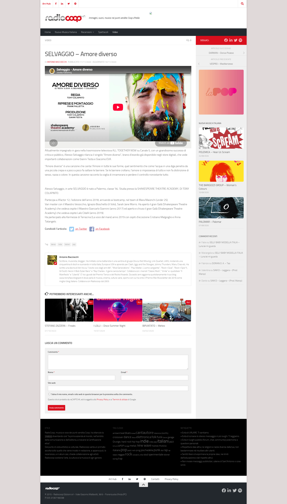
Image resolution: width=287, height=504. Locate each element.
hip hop (136, 441)
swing (115, 459)
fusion (165, 437)
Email (124, 372)
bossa (133, 433)
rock (128, 454)
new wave (144, 445)
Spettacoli (103, 32)
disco (134, 437)
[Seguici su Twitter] (235, 40)
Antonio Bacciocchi (57, 62)
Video (115, 32)
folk (154, 437)
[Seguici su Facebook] (226, 40)
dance (53, 244)
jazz (171, 441)
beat (122, 433)
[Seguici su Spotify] (240, 40)
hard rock (126, 441)
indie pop (153, 442)
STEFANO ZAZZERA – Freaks (60, 325)
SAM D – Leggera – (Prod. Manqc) (226, 280)
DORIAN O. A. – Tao (221, 263)
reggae (121, 454)
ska (141, 454)
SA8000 (48, 436)
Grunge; (117, 441)
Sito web (52, 383)
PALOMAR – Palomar (210, 221)
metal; (133, 445)
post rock (132, 450)
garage (171, 437)
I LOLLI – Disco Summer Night (109, 325)
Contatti (155, 479)
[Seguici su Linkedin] (231, 40)
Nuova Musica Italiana (66, 32)
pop (74, 244)
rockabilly (136, 455)
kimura (115, 446)
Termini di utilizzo (120, 399)
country (164, 433)
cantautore (145, 432)
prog (138, 450)
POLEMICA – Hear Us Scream (214, 152)
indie (60, 244)
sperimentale (156, 454)
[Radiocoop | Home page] (65, 17)
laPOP (121, 445)
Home (48, 32)
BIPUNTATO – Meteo (153, 325)
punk (157, 450)
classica (157, 433)
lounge (126, 446)
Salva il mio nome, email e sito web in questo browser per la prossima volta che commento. (91, 394)
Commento (53, 352)
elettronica (143, 437)
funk (159, 437)
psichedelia (147, 450)
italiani (67, 244)
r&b (162, 450)
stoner (167, 454)
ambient (116, 433)
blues (128, 433)
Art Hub (46, 3)
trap (120, 458)
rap (166, 450)
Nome (51, 372)
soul (146, 454)
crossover (118, 437)
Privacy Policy (103, 399)
